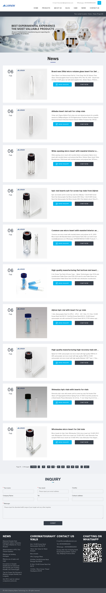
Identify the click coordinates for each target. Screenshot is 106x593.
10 (43, 467)
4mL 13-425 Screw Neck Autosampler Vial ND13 (38, 545)
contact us (65, 536)
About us (58, 8)
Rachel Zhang (7, 583)
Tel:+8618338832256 (63, 544)
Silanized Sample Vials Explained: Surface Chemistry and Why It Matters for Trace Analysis (12, 544)
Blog (68, 8)
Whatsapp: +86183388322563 (67, 547)
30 (68, 467)
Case (75, 8)
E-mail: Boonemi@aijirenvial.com (63, 3)
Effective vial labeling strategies (9, 555)
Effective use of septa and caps (11, 560)
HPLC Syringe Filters (36, 557)
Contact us (94, 8)
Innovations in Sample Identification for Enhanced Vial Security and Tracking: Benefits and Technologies (11, 566)
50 (77, 467)
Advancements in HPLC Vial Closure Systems (11, 550)
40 (72, 467)
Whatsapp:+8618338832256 (86, 3)
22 (63, 467)
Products (46, 8)
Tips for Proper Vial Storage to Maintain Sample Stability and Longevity (12, 574)
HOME (36, 8)
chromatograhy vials (41, 538)
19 (53, 467)
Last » (86, 467)
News (83, 8)
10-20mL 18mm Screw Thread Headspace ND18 (39, 570)
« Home (33, 467)
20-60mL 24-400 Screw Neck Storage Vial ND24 (39, 560)
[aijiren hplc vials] (17, 5)
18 (48, 467)
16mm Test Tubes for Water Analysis (38, 550)
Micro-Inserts (34, 554)
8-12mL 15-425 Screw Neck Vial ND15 (40, 565)
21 (58, 467)
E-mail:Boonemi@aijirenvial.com (67, 541)
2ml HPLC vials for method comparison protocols (11, 580)
